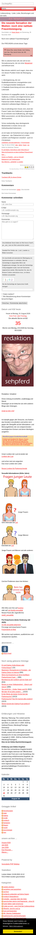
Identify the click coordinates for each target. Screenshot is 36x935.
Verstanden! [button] (18, 931)
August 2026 (6, 842)
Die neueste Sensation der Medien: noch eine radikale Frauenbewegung (17, 26)
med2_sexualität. (8, 615)
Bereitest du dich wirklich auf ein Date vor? (17, 680)
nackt (5, 827)
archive (6, 892)
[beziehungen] (2, 811)
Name (4, 202)
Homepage (6, 213)
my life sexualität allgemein (11, 625)
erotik (6, 818)
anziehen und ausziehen (12, 889)
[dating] (2, 815)
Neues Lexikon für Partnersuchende (14, 468)
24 (4, 793)
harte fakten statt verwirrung (13, 904)
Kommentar (6, 219)
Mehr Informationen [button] (16, 926)
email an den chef (8, 411)
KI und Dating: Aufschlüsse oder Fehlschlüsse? (15, 150)
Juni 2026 (5, 847)
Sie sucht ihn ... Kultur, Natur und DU (15, 689)
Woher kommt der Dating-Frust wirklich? (16, 704)
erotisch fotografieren (11, 896)
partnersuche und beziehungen (15, 916)
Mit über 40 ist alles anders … (12, 692)
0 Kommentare (25, 142)
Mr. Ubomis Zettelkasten (12, 913)
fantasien (7, 823)
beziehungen (8, 811)
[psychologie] (2, 830)
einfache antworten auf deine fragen (16, 894)
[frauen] (2, 825)
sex (28, 145)
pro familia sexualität (15, 610)
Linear (18, 189)
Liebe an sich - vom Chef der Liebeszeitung (19, 906)
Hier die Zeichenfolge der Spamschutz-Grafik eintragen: (15, 285)
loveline (20, 608)
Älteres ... (5, 852)
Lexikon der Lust (7, 456)
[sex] (2, 832)
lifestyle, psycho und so (12, 908)
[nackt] (2, 827)
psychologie (8, 830)
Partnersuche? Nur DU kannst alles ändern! (17, 699)
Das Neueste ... (7, 850)
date (16, 145)
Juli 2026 (5, 845)
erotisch (6, 820)
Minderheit (28, 63)
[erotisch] (2, 820)
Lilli (16, 522)
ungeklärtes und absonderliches (11, 142)
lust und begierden (10, 911)
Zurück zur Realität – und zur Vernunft (13, 157)
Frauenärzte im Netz (9, 629)
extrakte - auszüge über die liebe (15, 899)
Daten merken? (8, 294)
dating (20, 145)
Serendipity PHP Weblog (10, 864)
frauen (24, 145)
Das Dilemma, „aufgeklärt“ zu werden (12, 162)
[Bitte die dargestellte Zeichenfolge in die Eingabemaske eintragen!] (8, 279)
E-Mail (4, 208)
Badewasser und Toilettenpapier (11, 159)
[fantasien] (2, 823)
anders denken (9, 887)
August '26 (16, 798)
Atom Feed (7, 653)
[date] (2, 813)
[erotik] (2, 818)
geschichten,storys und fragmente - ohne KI (19, 901)
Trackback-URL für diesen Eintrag (11, 177)
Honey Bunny (16, 32)
